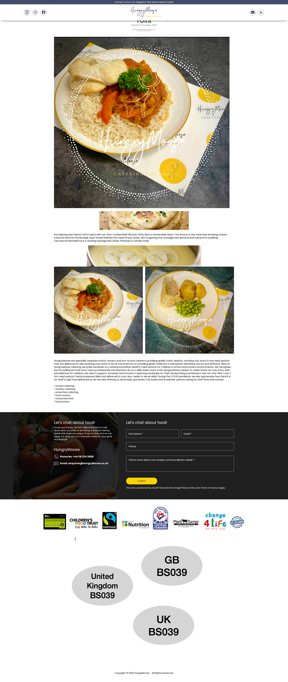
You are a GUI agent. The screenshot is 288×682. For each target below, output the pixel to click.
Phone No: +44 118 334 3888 (77, 456)
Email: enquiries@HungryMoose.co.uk (84, 463)
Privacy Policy (144, 677)
